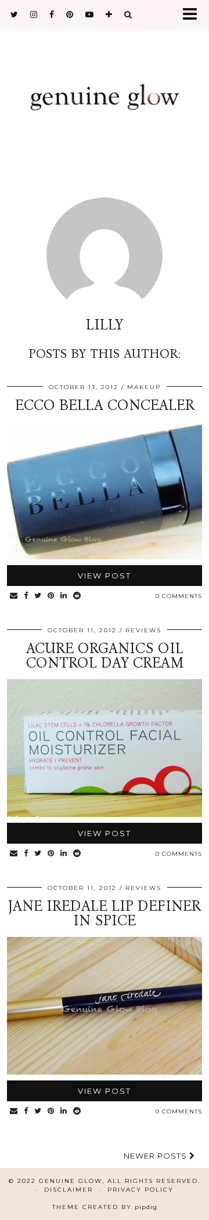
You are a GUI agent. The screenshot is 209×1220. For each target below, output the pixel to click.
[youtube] (89, 14)
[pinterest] (70, 14)
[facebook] (52, 14)
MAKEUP (144, 387)
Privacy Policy (140, 1189)
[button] (193, 15)
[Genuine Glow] (104, 97)
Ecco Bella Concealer (104, 405)
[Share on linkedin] (63, 596)
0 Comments (179, 596)
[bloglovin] (109, 14)
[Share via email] (14, 596)
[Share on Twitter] (38, 596)
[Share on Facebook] (26, 596)
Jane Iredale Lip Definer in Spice (104, 913)
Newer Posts (156, 1155)
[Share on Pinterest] (51, 596)
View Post (104, 575)
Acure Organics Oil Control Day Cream (104, 656)
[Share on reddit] (77, 596)
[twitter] (14, 14)
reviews (143, 630)
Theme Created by (104, 1207)
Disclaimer (68, 1189)
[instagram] (34, 14)
